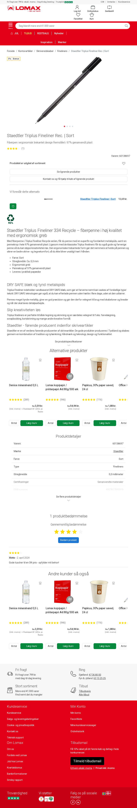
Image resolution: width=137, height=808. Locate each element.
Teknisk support (15, 737)
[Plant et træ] (49, 798)
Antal (14, 423)
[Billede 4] (72, 126)
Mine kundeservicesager (83, 725)
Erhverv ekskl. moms (81, 768)
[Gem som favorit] (40, 360)
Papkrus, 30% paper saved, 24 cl (98, 387)
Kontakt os (12, 731)
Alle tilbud (84, 694)
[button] (13, 59)
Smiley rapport (15, 780)
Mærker (62, 42)
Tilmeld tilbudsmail (87, 761)
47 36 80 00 (95, 674)
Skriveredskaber (45, 51)
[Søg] (126, 26)
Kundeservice (124, 2)
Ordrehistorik (77, 731)
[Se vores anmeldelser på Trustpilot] (13, 798)
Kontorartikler (25, 51)
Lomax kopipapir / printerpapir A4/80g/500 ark (62, 387)
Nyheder (59, 33)
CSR (102, 2)
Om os (10, 749)
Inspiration (46, 42)
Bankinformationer (17, 773)
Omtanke (111, 2)
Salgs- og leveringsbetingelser (23, 719)
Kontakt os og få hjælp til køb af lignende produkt (68, 179)
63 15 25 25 (100, 678)
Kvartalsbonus (14, 767)
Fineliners (62, 51)
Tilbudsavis (85, 691)
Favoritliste (76, 719)
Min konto (76, 713)
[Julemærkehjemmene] (41, 798)
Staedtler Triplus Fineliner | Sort (98, 199)
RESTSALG (43, 33)
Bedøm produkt (68, 540)
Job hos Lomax (15, 761)
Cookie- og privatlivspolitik (20, 725)
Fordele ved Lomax (17, 755)
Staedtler (118, 451)
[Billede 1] (64, 126)
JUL (16, 33)
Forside (11, 51)
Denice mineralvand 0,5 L (23, 385)
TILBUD (28, 33)
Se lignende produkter (68, 171)
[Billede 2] (67, 126)
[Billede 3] (70, 126)
